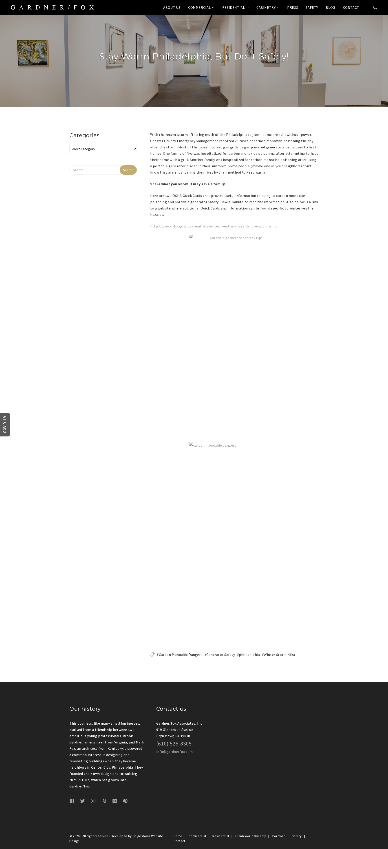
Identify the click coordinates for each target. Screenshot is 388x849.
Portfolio (279, 836)
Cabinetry (266, 7)
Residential (233, 7)
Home (178, 836)
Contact (351, 7)
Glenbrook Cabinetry (250, 836)
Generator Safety (220, 654)
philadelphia (249, 654)
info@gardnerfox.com (174, 751)
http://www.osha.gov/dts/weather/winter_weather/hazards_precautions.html (215, 226)
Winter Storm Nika (279, 654)
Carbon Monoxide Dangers (181, 654)
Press (292, 7)
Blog (330, 7)
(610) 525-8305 (174, 743)
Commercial (199, 7)
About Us (171, 7)
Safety (312, 7)
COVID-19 (5, 424)
